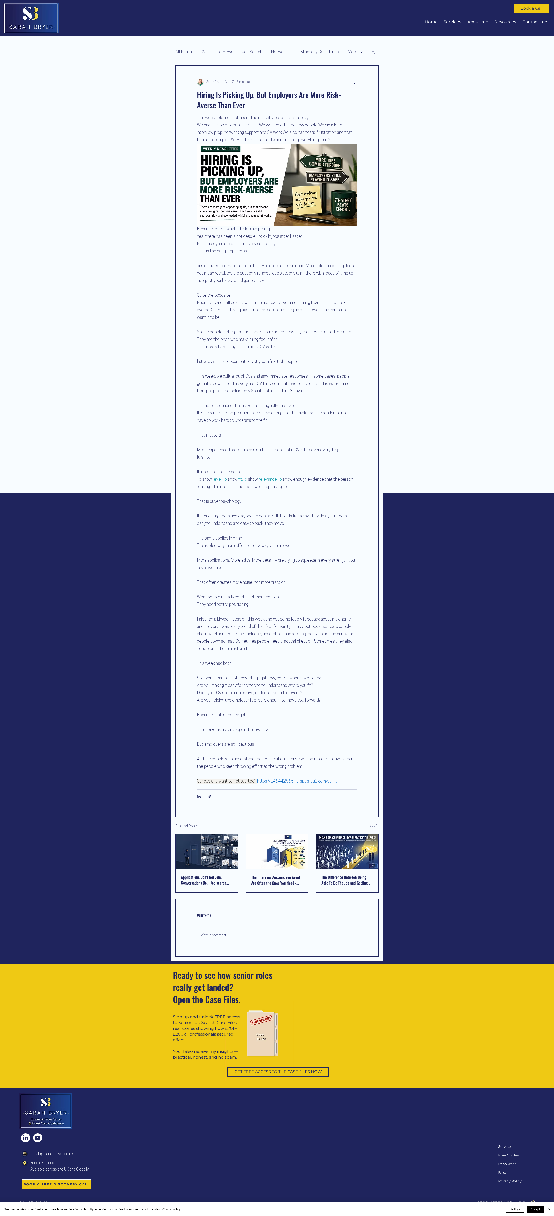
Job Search (252, 52)
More (352, 52)
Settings (515, 1209)
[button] (373, 52)
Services (505, 1147)
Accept (535, 1209)
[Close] (548, 1209)
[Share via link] (210, 797)
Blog (502, 1173)
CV (203, 52)
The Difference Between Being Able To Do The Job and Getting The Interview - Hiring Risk (344, 880)
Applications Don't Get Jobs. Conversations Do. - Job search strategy (203, 880)
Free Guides (508, 1155)
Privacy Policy (510, 1181)
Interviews (223, 52)
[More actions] (354, 82)
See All (374, 826)
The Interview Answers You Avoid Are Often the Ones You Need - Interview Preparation (275, 880)
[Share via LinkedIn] (199, 797)
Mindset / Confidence (319, 52)
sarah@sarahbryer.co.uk (51, 1154)
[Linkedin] (25, 1137)
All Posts (183, 52)
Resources (507, 1164)
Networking (281, 52)
